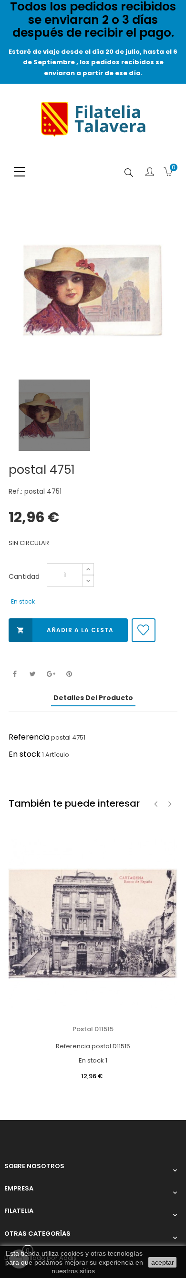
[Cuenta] (150, 173)
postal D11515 (93, 1029)
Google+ (51, 674)
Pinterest (69, 674)
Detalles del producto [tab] (93, 697)
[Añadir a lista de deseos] (143, 630)
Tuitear (33, 674)
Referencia (29, 737)
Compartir (15, 674)
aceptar (162, 1262)
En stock (25, 754)
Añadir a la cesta (65, 630)
